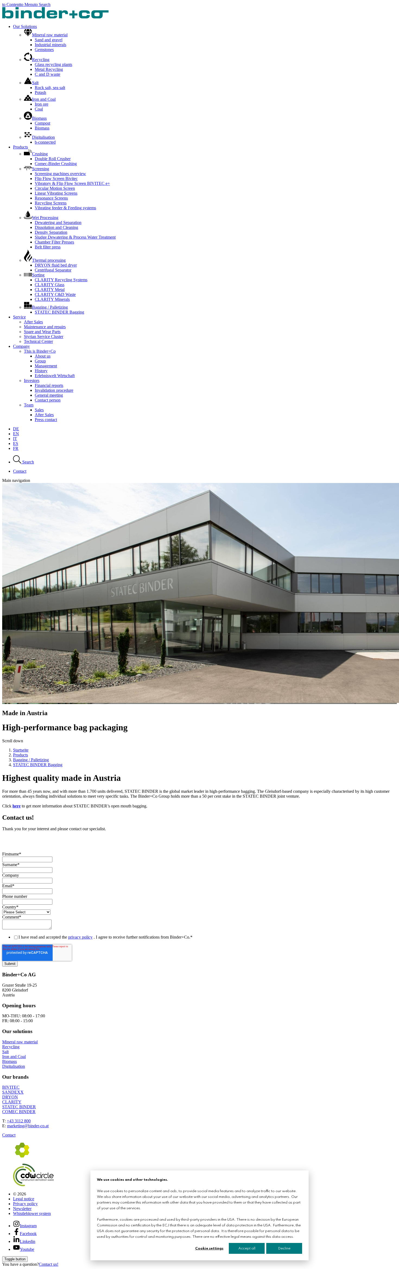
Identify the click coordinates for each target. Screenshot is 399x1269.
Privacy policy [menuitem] (25, 1203)
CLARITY (11, 1102)
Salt (5, 1051)
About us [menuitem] (42, 356)
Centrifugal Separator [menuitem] (53, 270)
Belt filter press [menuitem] (48, 247)
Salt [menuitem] (35, 82)
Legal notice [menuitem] (23, 1199)
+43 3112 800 (19, 1121)
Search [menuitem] (27, 462)
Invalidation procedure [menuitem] (54, 390)
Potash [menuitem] (40, 92)
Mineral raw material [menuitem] (50, 35)
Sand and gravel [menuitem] (48, 39)
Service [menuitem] (19, 317)
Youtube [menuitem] (27, 1249)
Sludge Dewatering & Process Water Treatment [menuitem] (75, 237)
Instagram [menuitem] (28, 1225)
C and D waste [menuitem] (47, 74)
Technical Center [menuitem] (38, 341)
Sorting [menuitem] (38, 275)
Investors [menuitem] (31, 380)
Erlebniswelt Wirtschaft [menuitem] (55, 375)
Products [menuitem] (20, 147)
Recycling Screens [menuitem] (50, 203)
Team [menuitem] (28, 405)
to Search (42, 4)
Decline (284, 1248)
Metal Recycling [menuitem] (49, 69)
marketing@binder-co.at (28, 1125)
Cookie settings (209, 1248)
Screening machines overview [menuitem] (60, 173)
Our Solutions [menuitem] (25, 26)
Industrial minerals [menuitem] (50, 44)
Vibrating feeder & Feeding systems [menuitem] (65, 208)
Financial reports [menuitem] (49, 385)
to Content (11, 4)
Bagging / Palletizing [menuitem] (50, 307)
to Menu (27, 4)
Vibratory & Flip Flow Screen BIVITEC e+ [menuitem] (72, 183)
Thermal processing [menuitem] (49, 260)
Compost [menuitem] (42, 123)
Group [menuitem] (40, 361)
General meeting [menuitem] (49, 395)
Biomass (9, 1061)
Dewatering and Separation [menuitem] (58, 222)
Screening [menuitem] (40, 168)
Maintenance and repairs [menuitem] (45, 326)
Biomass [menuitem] (39, 118)
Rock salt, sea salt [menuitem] (50, 87)
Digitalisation (13, 1066)
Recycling (11, 1046)
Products (20, 755)
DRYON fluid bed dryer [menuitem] (56, 265)
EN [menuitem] (16, 433)
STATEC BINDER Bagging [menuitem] (59, 312)
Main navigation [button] (16, 480)
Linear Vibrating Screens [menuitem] (56, 193)
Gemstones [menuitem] (44, 49)
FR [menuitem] (15, 448)
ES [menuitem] (15, 443)
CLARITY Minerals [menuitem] (52, 299)
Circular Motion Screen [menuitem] (55, 188)
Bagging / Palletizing (31, 759)
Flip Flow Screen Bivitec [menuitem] (56, 178)
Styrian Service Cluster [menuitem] (43, 336)
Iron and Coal (14, 1056)
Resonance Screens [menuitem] (51, 198)
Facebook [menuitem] (28, 1233)
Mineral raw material (20, 1042)
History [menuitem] (41, 370)
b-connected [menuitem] (45, 142)
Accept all (246, 1248)
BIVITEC (11, 1087)
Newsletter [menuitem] (22, 1208)
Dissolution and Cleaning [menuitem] (56, 227)
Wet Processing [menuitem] (45, 217)
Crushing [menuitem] (40, 153)
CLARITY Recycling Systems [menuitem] (61, 279)
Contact (8, 1135)
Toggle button (15, 1259)
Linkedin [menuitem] (27, 1241)
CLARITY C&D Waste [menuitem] (55, 294)
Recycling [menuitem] (40, 59)
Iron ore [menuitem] (41, 104)
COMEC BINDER (19, 1111)
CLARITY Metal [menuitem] (50, 289)
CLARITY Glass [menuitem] (49, 284)
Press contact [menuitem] (46, 419)
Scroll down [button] (12, 740)
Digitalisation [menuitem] (43, 137)
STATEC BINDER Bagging (37, 764)
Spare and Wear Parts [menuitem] (42, 331)
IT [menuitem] (15, 438)
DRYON (10, 1097)
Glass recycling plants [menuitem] (53, 64)
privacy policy (80, 937)
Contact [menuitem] (19, 471)
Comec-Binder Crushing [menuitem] (56, 163)
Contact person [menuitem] (48, 400)
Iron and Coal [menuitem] (44, 99)
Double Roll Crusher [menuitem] (53, 158)
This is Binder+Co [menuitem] (40, 351)
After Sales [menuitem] (33, 322)
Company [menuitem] (21, 346)
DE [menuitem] (16, 429)
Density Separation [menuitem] (51, 232)
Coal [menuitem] (39, 109)
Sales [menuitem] (39, 410)
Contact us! (48, 1264)
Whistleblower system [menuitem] (32, 1213)
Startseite (20, 750)
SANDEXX (13, 1092)
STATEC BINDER (19, 1106)
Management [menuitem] (46, 366)
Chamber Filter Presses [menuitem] (54, 242)
